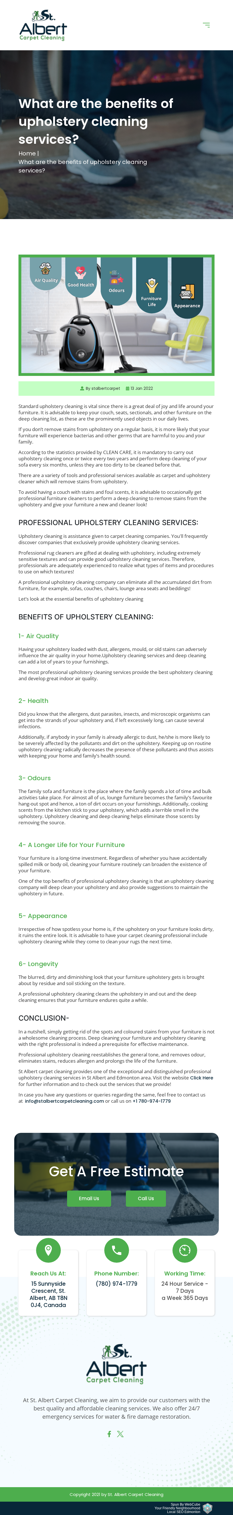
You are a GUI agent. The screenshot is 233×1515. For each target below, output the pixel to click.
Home (27, 153)
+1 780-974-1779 (151, 1101)
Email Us (89, 1198)
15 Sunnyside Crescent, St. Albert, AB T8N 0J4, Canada (48, 1294)
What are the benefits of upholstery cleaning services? (82, 166)
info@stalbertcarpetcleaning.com (64, 1101)
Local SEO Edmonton (183, 1512)
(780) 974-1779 (116, 1284)
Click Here (201, 1078)
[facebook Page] (109, 1435)
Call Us (146, 1198)
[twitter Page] (120, 1435)
